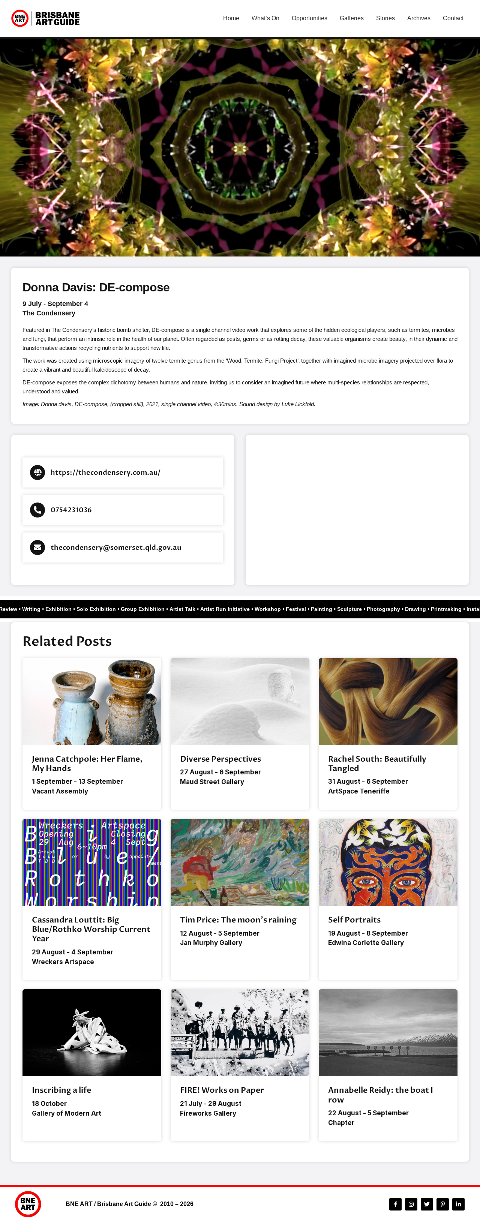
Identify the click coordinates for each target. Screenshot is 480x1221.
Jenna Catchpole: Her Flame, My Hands (87, 764)
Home (231, 18)
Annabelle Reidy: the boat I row (380, 1095)
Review (15, 609)
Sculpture (356, 609)
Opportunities (309, 18)
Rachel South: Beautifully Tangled (377, 764)
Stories (385, 18)
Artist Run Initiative (231, 609)
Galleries (352, 18)
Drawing (422, 609)
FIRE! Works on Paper (222, 1090)
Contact (453, 18)
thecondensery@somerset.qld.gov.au (116, 547)
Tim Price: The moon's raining (238, 920)
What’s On (265, 18)
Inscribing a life (61, 1090)
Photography (390, 609)
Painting (328, 609)
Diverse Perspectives (220, 759)
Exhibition (65, 609)
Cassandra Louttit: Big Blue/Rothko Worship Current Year (91, 929)
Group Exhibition (149, 609)
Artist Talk (189, 609)
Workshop (274, 609)
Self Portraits (354, 920)
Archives (418, 18)
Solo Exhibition (103, 609)
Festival (302, 609)
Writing (38, 609)
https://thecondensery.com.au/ (105, 472)
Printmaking (453, 609)
